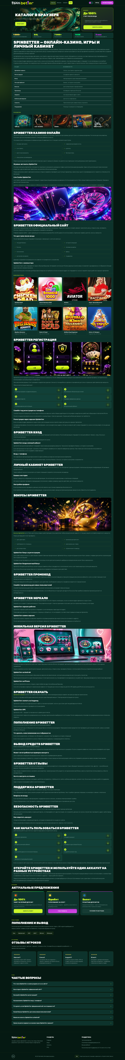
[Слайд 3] (49, 29)
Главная (53, 2)
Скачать (65, 2)
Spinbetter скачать (19, 695)
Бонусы (59, 2)
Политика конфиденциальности (91, 1042)
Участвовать (62, 911)
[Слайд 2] (46, 29)
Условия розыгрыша (97, 911)
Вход (97, 2)
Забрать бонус (97, 27)
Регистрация (107, 2)
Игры (48, 1042)
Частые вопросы (86, 1040)
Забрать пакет (28, 911)
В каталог (20, 23)
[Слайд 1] (43, 29)
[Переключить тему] (91, 3)
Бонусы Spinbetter (19, 533)
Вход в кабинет (86, 1045)
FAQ (70, 2)
